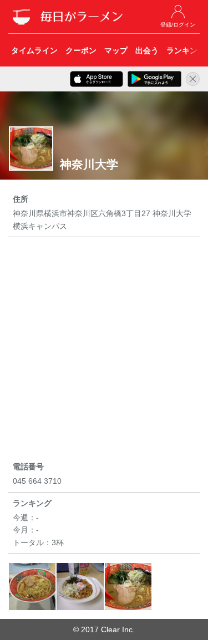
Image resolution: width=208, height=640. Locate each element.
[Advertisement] (104, 351)
